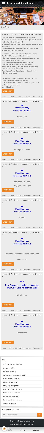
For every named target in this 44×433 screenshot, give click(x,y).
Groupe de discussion (10, 382)
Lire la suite (7, 91)
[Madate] (22, 430)
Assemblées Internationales (12, 389)
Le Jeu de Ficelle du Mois (11, 396)
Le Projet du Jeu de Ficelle (11, 393)
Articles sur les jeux (9, 403)
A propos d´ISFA (8, 368)
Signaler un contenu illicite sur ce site (22, 424)
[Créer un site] (8, 430)
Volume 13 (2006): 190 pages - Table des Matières (21, 34)
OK (40, 415)
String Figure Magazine (11, 386)
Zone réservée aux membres (12, 400)
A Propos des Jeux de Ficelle (12, 364)
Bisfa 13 (39, 97)
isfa (5, 97)
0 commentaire (26, 97)
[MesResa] (36, 430)
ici (26, 259)
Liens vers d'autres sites (11, 379)
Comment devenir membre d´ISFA (14, 375)
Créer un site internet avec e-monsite (22, 421)
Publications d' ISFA (9, 371)
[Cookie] (4, 428)
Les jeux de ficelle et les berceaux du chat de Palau (21, 101)
